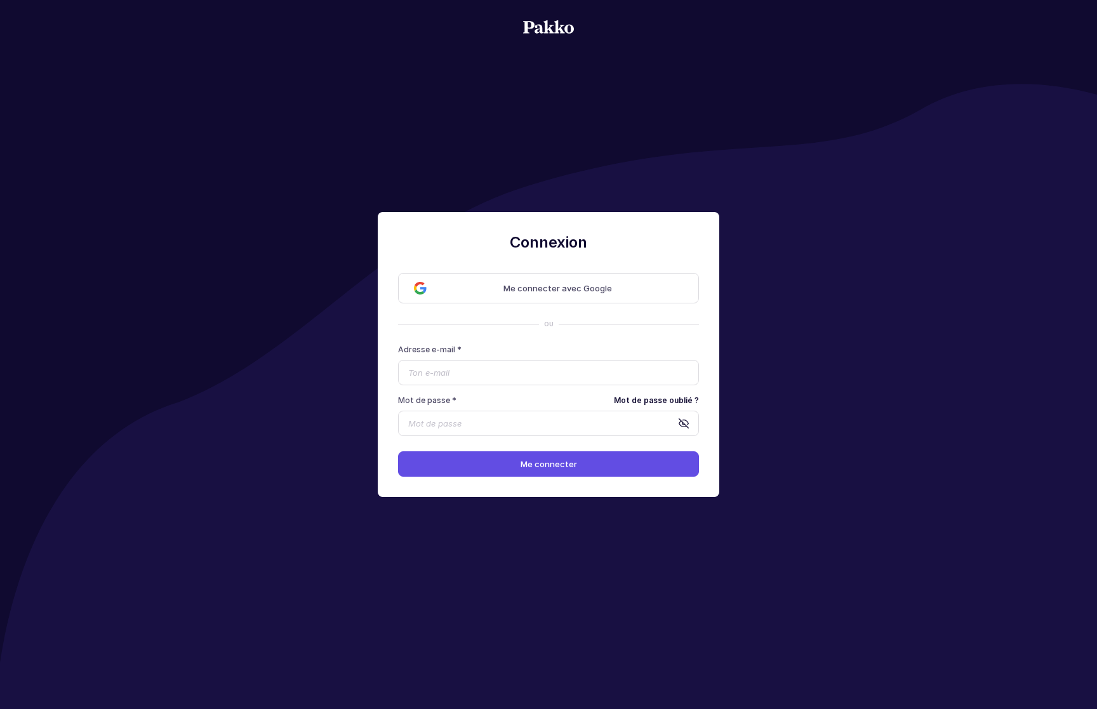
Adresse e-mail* (430, 349)
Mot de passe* (427, 400)
